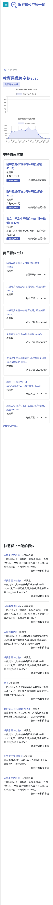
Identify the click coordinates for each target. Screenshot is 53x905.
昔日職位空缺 (11, 84)
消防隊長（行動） (13, 580)
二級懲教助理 (11, 632)
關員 (6, 683)
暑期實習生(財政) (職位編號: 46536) (24, 334)
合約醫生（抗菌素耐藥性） (17, 709)
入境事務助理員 (12, 555)
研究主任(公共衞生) (13, 756)
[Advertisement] (26, 41)
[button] (10, 426)
